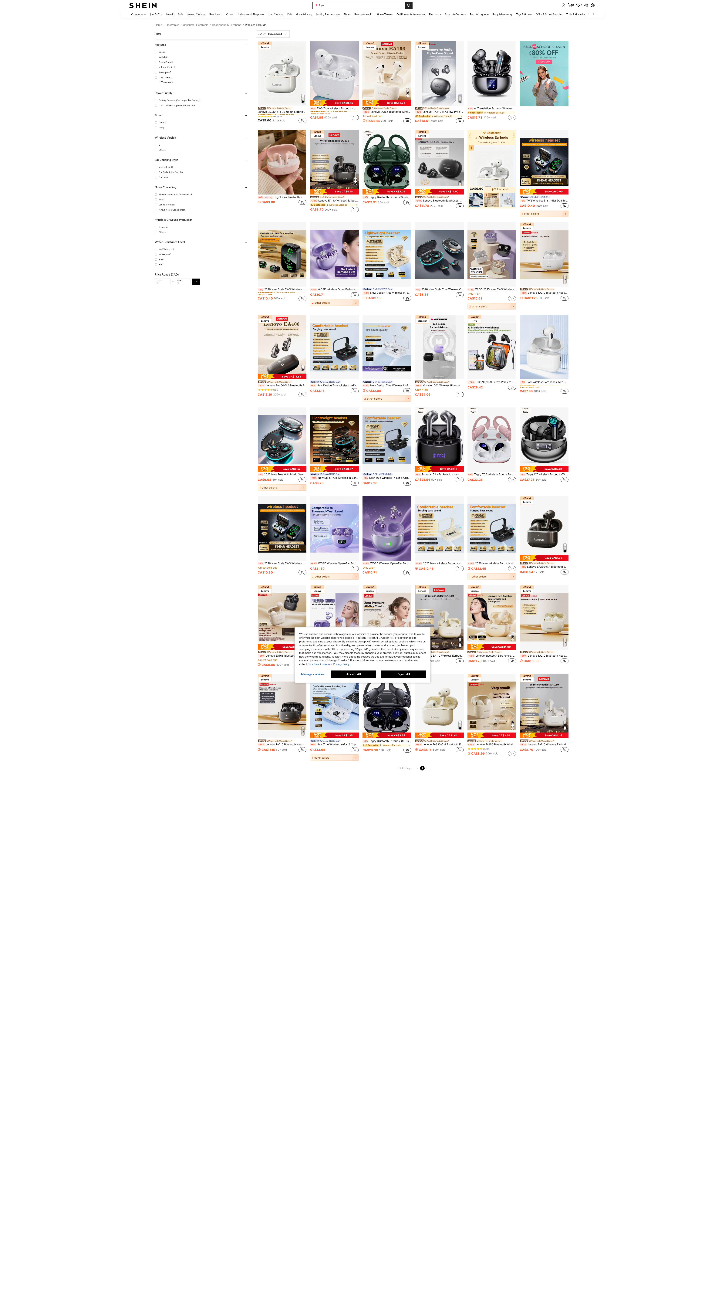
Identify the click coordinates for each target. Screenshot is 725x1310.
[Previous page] (418, 768)
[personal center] (563, 5)
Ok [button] (196, 281)
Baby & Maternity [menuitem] (502, 14)
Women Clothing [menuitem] (196, 14)
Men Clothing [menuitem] (276, 14)
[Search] (409, 5)
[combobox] (272, 34)
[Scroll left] (588, 14)
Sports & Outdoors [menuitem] (455, 14)
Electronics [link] (172, 24)
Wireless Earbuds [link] (255, 24)
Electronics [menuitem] (435, 14)
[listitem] (282, 82)
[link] (571, 5)
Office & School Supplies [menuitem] (549, 14)
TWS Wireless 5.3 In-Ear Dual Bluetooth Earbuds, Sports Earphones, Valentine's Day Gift (544, 200)
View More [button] (167, 82)
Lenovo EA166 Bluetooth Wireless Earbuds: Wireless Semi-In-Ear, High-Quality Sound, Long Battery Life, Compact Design (282, 655)
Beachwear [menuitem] (215, 14)
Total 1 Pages (405, 768)
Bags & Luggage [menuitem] (479, 14)
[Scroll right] (593, 14)
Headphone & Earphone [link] (226, 24)
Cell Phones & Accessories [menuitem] (410, 14)
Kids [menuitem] (289, 14)
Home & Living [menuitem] (304, 14)
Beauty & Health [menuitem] (363, 14)
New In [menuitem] (170, 14)
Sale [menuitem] (180, 14)
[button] (586, 5)
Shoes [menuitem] (347, 14)
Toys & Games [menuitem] (524, 14)
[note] (334, 103)
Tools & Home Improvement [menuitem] (581, 14)
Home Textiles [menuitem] (385, 14)
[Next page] (427, 768)
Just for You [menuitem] (156, 14)
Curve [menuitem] (229, 14)
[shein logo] (143, 5)
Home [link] (158, 24)
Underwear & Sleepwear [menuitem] (251, 14)
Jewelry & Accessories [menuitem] (328, 14)
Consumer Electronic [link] (195, 24)
